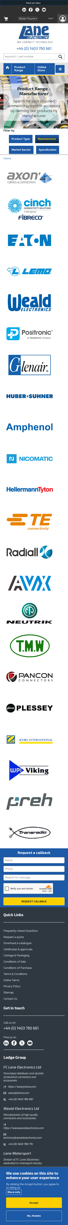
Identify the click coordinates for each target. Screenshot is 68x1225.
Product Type (21, 138)
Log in (50, 18)
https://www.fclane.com (21, 1086)
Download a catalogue (17, 943)
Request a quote (13, 937)
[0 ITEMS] (6, 19)
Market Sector (21, 149)
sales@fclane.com (18, 1093)
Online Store (41, 69)
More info (14, 1191)
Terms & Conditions (15, 974)
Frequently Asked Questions (20, 930)
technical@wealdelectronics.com (22, 1137)
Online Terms (11, 980)
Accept (34, 1202)
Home (7, 158)
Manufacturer (47, 138)
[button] (62, 18)
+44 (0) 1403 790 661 (34, 48)
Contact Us (10, 998)
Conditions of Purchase (17, 967)
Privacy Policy (11, 986)
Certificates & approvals (18, 949)
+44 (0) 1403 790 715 (20, 1143)
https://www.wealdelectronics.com (23, 1128)
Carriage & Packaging (16, 955)
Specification (47, 149)
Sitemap (8, 992)
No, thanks (34, 1215)
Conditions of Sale (14, 961)
